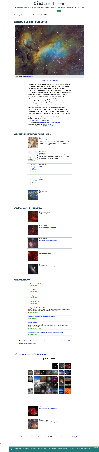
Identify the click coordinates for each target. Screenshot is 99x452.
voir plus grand (44, 80)
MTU (48, 122)
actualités (47, 7)
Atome (40, 166)
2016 (34, 15)
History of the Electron (33, 322)
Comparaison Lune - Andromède (47, 267)
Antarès (38, 341)
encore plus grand (54, 80)
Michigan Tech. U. (51, 126)
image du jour (40, 7)
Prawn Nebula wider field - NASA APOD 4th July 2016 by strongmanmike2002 (45, 332)
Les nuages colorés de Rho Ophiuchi (48, 240)
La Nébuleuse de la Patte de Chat (47, 227)
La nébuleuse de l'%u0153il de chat (48, 408)
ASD (36, 126)
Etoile (40, 193)
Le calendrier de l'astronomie (32, 354)
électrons (30, 343)
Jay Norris (48, 124)
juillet (38, 15)
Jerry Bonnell (54, 122)
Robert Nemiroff (42, 122)
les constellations (61, 7)
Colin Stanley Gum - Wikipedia (34, 284)
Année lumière (42, 153)
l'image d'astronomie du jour (24, 15)
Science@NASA (70, 7)
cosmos (21, 343)
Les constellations (44, 140)
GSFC (44, 126)
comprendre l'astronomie (23, 7)
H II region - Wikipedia (33, 290)
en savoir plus (15, 449)
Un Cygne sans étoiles (45, 253)
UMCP (59, 122)
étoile (34, 343)
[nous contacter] (83, 7)
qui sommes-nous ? (57, 437)
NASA (40, 126)
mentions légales (74, 437)
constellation (68, 341)
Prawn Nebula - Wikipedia (33, 302)
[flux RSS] (81, 7)
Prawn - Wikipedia (32, 296)
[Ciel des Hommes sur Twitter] (78, 7)
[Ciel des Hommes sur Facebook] (76, 7)
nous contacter (65, 437)
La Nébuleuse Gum (44, 214)
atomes (58, 341)
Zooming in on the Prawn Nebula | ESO (36, 308)
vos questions (33, 7)
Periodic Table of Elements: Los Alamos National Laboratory (41, 316)
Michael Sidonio (29, 76)
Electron (41, 179)
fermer (96, 447)
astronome (47, 341)
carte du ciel (53, 7)
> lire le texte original (33, 120)
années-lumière (24, 341)
